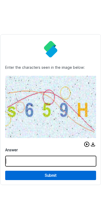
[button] (87, 144)
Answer (11, 150)
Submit (50, 175)
